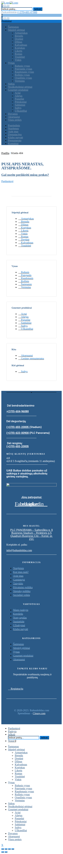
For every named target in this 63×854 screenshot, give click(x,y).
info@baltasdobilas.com (19, 550)
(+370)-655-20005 (17, 427)
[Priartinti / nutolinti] (12, 849)
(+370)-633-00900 (17, 432)
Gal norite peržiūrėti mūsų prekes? (25, 175)
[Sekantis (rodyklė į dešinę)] (6, 852)
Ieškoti (37, 9)
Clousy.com (39, 713)
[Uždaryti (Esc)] (2, 849)
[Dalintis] (6, 849)
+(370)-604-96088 (17, 411)
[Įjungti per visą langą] (9, 849)
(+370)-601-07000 (27, 12)
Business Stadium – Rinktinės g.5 (31, 533)
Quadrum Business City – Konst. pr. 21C (31, 537)
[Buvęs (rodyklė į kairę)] (2, 852)
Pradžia (5, 153)
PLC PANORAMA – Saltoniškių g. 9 (31, 530)
